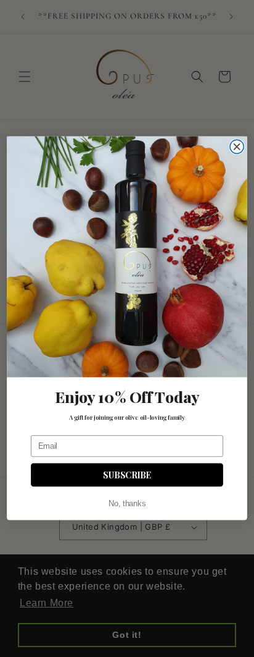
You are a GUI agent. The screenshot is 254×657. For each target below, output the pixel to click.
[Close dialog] (237, 147)
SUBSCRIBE (126, 475)
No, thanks (127, 504)
